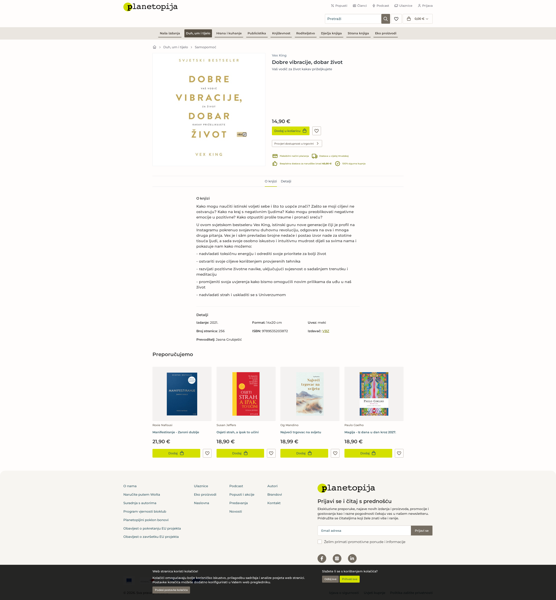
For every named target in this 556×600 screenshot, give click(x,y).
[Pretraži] (385, 19)
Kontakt (274, 503)
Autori (272, 486)
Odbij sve (330, 579)
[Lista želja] (396, 19)
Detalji (286, 181)
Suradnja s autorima (139, 503)
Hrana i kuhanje (229, 33)
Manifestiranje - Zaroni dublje (175, 432)
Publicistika (257, 33)
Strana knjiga (358, 33)
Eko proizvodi (385, 33)
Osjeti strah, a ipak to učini (238, 432)
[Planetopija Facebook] (322, 558)
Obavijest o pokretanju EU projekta (152, 528)
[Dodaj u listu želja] (316, 131)
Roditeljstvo (305, 33)
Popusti (341, 6)
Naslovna (201, 503)
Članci (362, 6)
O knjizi (271, 181)
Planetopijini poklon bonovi (146, 520)
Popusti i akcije (241, 494)
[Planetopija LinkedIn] (352, 558)
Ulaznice (405, 6)
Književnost (281, 33)
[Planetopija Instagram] (337, 558)
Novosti (235, 511)
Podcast (383, 6)
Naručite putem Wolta (141, 494)
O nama (130, 486)
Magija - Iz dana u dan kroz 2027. (370, 432)
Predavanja (238, 503)
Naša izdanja (170, 33)
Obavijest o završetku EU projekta (151, 537)
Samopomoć (205, 47)
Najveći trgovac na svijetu (300, 432)
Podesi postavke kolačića (171, 590)
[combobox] (353, 19)
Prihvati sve (349, 579)
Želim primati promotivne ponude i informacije (364, 542)
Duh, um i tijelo (198, 33)
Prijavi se (422, 531)
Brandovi (274, 494)
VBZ (325, 331)
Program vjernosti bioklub (144, 511)
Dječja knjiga (331, 33)
